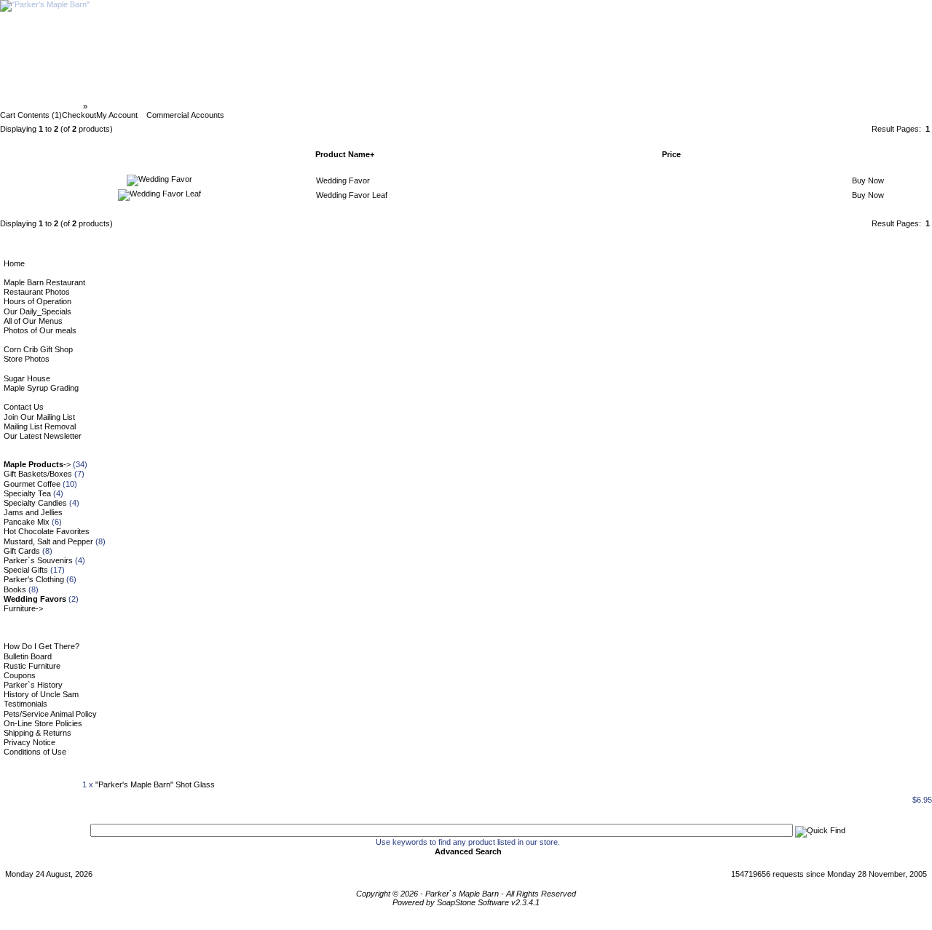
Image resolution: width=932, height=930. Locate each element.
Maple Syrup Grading (41, 387)
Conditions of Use (35, 751)
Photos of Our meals (40, 330)
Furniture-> (23, 608)
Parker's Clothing (34, 579)
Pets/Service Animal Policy (50, 714)
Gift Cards (22, 551)
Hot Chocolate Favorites (47, 531)
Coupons (20, 675)
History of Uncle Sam (41, 694)
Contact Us (24, 406)
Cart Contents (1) (31, 115)
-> (37, 464)
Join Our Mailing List (39, 417)
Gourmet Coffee (32, 484)
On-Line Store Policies (43, 723)
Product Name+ (344, 154)
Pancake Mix (27, 521)
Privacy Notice (29, 742)
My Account (117, 115)
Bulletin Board (28, 656)
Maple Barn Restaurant (44, 282)
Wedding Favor (343, 180)
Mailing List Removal (40, 426)
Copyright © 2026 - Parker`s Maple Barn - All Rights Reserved (466, 893)
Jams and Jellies (33, 512)
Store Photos (27, 358)
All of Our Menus (33, 321)
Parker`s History (33, 684)
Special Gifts (26, 569)
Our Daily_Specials (37, 311)
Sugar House (27, 378)
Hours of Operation (37, 301)
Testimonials (25, 703)
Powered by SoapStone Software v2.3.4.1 (466, 902)
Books (15, 589)
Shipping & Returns (37, 732)
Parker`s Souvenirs (38, 560)
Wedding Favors (121, 106)
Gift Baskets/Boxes (38, 473)
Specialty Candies (35, 502)
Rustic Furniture (32, 665)
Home (14, 263)
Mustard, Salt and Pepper (48, 541)
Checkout (79, 115)
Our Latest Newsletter (43, 436)
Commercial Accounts (185, 115)
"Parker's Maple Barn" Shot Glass (155, 784)
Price (671, 154)
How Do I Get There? (41, 646)
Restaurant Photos (37, 291)
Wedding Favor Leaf (351, 195)
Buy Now (868, 180)
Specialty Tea (27, 493)
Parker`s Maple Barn (42, 106)
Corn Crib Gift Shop (38, 349)
